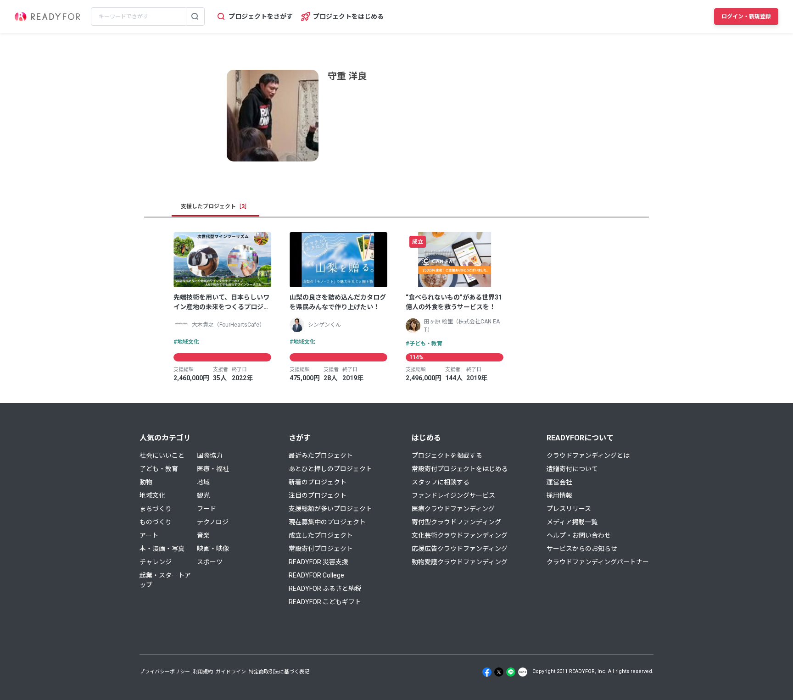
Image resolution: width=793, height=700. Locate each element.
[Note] (522, 672)
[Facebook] (486, 672)
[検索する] (195, 16)
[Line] (510, 672)
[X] (498, 672)
